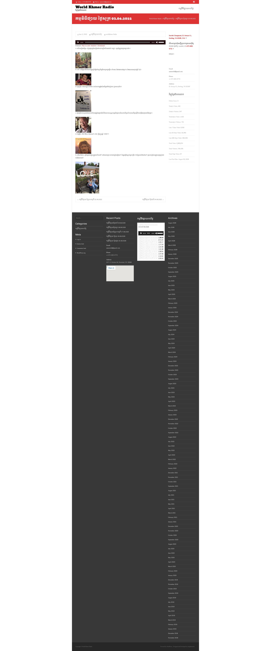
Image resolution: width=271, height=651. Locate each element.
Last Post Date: (173, 159)
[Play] (78, 42)
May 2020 (171, 557)
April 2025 (171, 294)
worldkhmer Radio (111, 34)
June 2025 (171, 285)
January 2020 (172, 575)
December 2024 (173, 312)
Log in (79, 239)
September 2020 (173, 539)
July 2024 (171, 334)
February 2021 (172, 517)
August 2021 (172, 490)
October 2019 (172, 588)
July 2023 (171, 388)
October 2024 (172, 321)
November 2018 (173, 638)
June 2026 (171, 232)
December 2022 (173, 419)
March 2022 (172, 459)
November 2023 (173, 370)
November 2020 (173, 530)
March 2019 (172, 620)
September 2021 (173, 486)
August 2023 (172, 383)
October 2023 (172, 374)
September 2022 (173, 432)
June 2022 (171, 446)
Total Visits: (173, 143)
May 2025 (171, 290)
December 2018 (173, 633)
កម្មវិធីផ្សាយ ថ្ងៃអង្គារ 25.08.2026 (116, 241)
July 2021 (171, 495)
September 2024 (173, 325)
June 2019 (171, 606)
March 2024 (172, 352)
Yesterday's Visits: (174, 116)
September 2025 (173, 272)
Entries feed (80, 244)
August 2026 (172, 223)
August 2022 (172, 437)
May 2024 (171, 343)
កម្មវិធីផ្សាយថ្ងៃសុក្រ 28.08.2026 (116, 227)
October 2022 (172, 428)
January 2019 (172, 629)
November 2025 (173, 263)
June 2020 (171, 553)
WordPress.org (81, 253)
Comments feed (81, 248)
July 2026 (171, 227)
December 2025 (173, 258)
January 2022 (172, 468)
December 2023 (173, 365)
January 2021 (172, 522)
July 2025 (171, 281)
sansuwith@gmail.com (176, 71)
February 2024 (172, 357)
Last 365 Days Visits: (175, 138)
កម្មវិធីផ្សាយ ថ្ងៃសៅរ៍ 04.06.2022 (153, 199)
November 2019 (173, 584)
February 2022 (172, 464)
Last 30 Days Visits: (175, 132)
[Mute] (157, 42)
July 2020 (171, 548)
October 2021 (172, 481)
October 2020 (172, 535)
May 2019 (171, 611)
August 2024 (172, 330)
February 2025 (172, 303)
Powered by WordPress (166, 646)
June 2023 (171, 392)
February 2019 (172, 624)
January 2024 (172, 361)
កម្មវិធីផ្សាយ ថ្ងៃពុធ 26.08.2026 (115, 236)
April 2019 (171, 615)
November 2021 (173, 477)
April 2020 (171, 562)
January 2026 (172, 254)
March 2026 (172, 245)
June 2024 (171, 339)
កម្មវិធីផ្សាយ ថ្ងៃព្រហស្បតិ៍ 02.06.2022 (89, 199)
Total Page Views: (174, 154)
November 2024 (173, 316)
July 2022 (171, 441)
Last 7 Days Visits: (175, 127)
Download (101, 45)
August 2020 (172, 544)
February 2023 (172, 410)
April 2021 (171, 508)
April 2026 (171, 241)
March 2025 (172, 298)
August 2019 (172, 597)
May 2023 (171, 397)
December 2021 (173, 472)
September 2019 (173, 593)
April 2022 (171, 455)
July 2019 (171, 602)
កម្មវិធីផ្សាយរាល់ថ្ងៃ (186, 8)
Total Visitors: (173, 148)
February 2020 (172, 571)
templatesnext (191, 646)
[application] (120, 42)
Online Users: (173, 101)
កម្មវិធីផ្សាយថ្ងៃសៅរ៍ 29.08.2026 (115, 223)
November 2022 (173, 423)
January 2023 (172, 414)
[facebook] (194, 2)
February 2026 (172, 249)
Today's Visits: (173, 106)
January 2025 (172, 307)
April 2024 (171, 348)
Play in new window (89, 45)
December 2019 (173, 580)
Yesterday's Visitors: (175, 122)
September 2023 (173, 379)
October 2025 (172, 267)
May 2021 (171, 504)
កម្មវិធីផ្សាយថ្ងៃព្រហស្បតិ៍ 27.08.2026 (117, 232)
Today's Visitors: (174, 111)
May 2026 (171, 236)
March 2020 (172, 566)
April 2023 (171, 401)
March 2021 (172, 513)
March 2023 (172, 406)
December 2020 (173, 526)
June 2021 (171, 499)
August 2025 (172, 276)
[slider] (162, 42)
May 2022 (171, 450)
